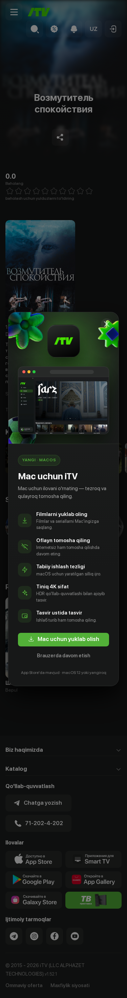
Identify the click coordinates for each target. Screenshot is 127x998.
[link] (63, 639)
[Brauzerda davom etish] (106, 324)
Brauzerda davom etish (63, 656)
